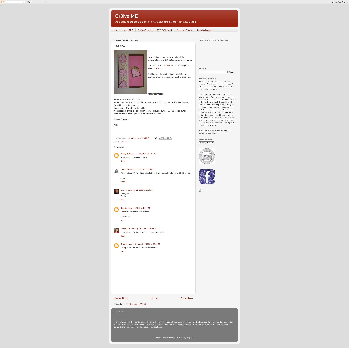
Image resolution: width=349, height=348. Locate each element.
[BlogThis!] (162, 138)
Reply (123, 161)
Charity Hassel (127, 244)
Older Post (186, 298)
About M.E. (128, 30)
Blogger (190, 338)
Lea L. (123, 169)
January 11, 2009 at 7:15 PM (144, 154)
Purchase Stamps (185, 30)
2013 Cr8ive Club (164, 30)
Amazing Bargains (205, 30)
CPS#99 (158, 68)
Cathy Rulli (126, 154)
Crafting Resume (145, 30)
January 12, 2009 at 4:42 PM (137, 208)
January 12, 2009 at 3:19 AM (140, 190)
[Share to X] (165, 138)
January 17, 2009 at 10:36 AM (144, 229)
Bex (122, 208)
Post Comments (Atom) (136, 304)
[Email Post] (155, 138)
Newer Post (120, 298)
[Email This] (160, 138)
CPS (168, 65)
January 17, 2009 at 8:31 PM (147, 244)
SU (127, 142)
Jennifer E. (125, 229)
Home (116, 30)
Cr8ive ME (126, 16)
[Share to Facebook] (168, 138)
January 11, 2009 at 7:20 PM (139, 169)
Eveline (124, 190)
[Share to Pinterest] (170, 138)
